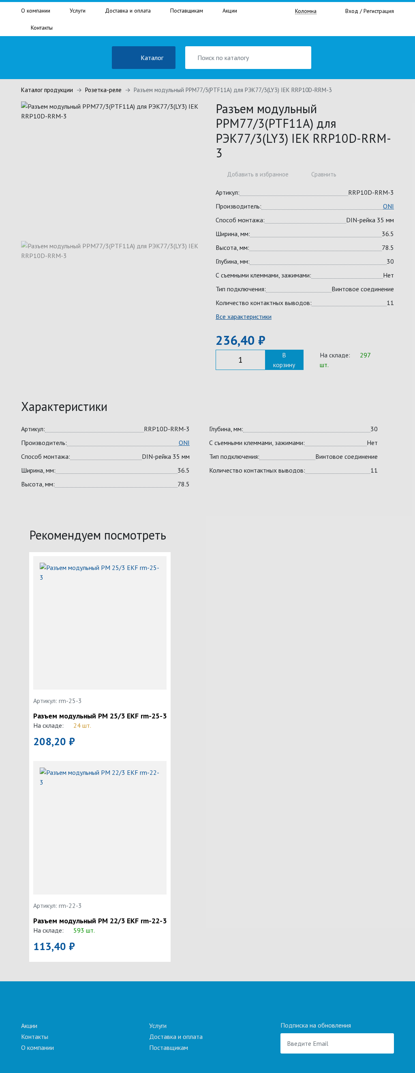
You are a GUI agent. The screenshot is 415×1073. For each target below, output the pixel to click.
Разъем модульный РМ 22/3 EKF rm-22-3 (100, 920)
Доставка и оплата (128, 10)
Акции (229, 10)
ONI (388, 206)
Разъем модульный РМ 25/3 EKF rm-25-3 (100, 716)
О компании (35, 10)
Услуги (78, 10)
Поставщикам (186, 10)
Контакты (42, 27)
